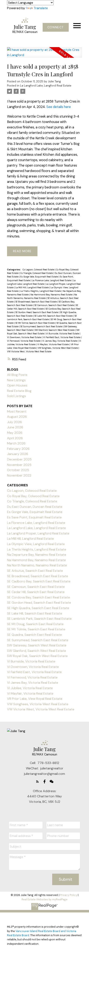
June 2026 (15, 427)
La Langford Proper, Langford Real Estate (38, 533)
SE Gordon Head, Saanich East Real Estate (37, 312)
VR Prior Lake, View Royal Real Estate (34, 698)
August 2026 (17, 416)
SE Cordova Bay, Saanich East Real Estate (38, 597)
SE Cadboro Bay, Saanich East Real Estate (38, 581)
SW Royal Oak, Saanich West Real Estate (37, 656)
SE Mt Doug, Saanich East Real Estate (35, 624)
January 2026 (17, 454)
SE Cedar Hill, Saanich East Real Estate (36, 592)
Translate (41, 8)
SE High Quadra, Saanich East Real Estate (38, 608)
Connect (55, 27)
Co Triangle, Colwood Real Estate (36, 273)
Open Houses (17, 385)
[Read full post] (44, 55)
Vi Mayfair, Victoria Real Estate (53, 344)
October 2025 (18, 470)
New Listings (16, 380)
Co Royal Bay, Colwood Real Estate (33, 496)
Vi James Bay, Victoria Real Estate (60, 340)
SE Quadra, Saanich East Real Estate (34, 634)
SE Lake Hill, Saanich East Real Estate (53, 315)
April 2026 (15, 438)
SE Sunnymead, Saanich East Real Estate (41, 326)
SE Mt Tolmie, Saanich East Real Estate (35, 322)
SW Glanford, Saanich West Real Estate (55, 330)
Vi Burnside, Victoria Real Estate (63, 333)
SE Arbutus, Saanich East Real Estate (35, 570)
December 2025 (19, 459)
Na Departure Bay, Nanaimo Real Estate (36, 554)
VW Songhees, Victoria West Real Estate (58, 347)
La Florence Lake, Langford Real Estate (52, 280)
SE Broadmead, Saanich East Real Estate (36, 301)
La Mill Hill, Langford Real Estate (32, 287)
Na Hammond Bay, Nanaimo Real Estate (51, 294)
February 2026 (18, 449)
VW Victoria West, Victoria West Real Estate (29, 351)
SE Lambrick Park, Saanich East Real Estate (39, 618)
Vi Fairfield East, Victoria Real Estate (62, 337)
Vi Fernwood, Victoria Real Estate (24, 340)
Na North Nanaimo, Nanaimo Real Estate (37, 565)
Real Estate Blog (19, 391)
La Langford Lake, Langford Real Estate (45, 85)
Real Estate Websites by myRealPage (44, 899)
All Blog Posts (17, 375)
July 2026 (14, 422)
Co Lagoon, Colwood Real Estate (39, 269)
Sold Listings (16, 396)
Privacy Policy (68, 895)
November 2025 (19, 465)
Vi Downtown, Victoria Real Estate (24, 337)
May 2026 (14, 432)
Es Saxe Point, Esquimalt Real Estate (34, 517)
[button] (56, 27)
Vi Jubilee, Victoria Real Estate (30, 688)
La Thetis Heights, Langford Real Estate (40, 291)
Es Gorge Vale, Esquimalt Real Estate (39, 276)
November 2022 (19, 475)
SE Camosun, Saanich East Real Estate (54, 305)
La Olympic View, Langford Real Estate (36, 544)
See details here (58, 107)
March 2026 (16, 443)
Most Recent (16, 411)
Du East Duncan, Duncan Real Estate (34, 506)
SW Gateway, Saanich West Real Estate (36, 645)
